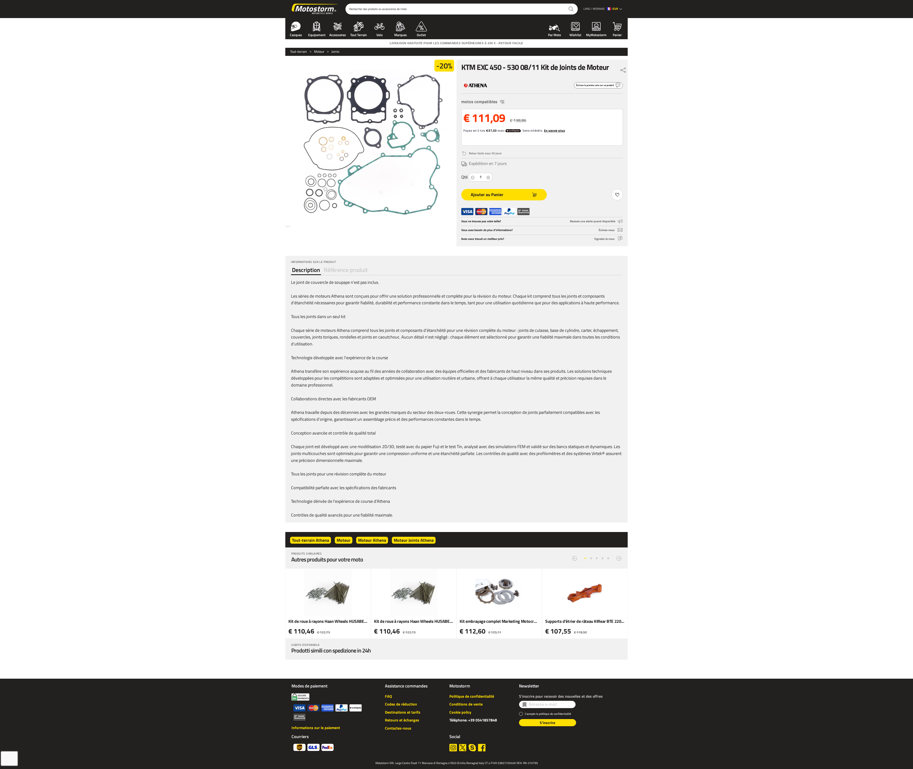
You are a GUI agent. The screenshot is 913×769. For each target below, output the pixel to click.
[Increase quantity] (488, 177)
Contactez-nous (398, 728)
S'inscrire (547, 722)
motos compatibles (479, 101)
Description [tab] (306, 270)
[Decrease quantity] (473, 177)
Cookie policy (460, 712)
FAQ (388, 696)
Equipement (316, 34)
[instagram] (453, 747)
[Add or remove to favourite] (617, 194)
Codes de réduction (401, 704)
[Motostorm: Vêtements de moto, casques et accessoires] (315, 9)
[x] (462, 747)
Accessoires (337, 34)
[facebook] (482, 747)
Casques (296, 34)
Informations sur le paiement (315, 727)
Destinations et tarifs (402, 712)
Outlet (421, 34)
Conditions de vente (466, 704)
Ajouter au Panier (487, 194)
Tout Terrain (358, 34)
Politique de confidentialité (471, 696)
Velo (379, 34)
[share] (623, 69)
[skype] (472, 747)
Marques (400, 34)
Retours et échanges (402, 720)
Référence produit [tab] (346, 270)
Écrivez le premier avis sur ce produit (595, 85)
